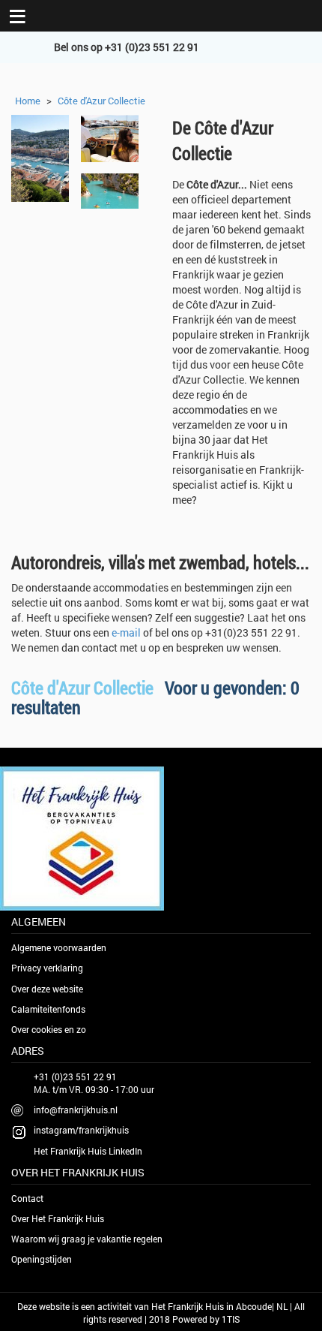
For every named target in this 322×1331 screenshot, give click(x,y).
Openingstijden (41, 1259)
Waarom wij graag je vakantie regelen (86, 1239)
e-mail (126, 632)
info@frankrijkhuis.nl (76, 1110)
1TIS (231, 1319)
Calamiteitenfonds (48, 1009)
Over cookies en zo (48, 1029)
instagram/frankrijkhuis (81, 1130)
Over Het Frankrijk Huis (57, 1218)
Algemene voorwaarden (58, 947)
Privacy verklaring (47, 968)
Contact (27, 1198)
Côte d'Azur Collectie (101, 100)
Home (27, 100)
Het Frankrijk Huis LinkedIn (88, 1151)
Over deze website (47, 989)
